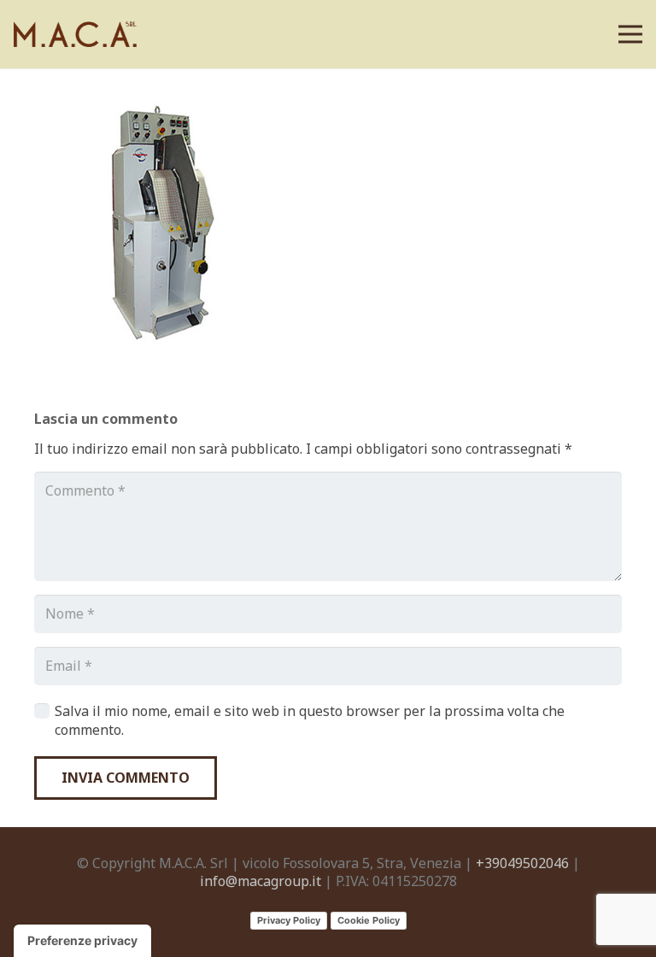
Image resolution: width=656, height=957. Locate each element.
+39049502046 (522, 863)
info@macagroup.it (260, 881)
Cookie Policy (368, 920)
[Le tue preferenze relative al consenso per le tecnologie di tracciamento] (82, 941)
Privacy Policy (288, 920)
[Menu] (630, 34)
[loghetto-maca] (78, 35)
